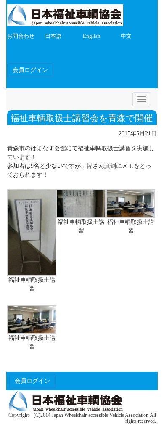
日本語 (53, 36)
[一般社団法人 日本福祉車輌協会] (65, 13)
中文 (126, 36)
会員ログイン (30, 70)
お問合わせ (20, 36)
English (92, 36)
